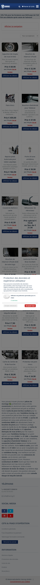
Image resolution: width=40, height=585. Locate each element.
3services (13, 300)
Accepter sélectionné (10, 305)
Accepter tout (30, 306)
